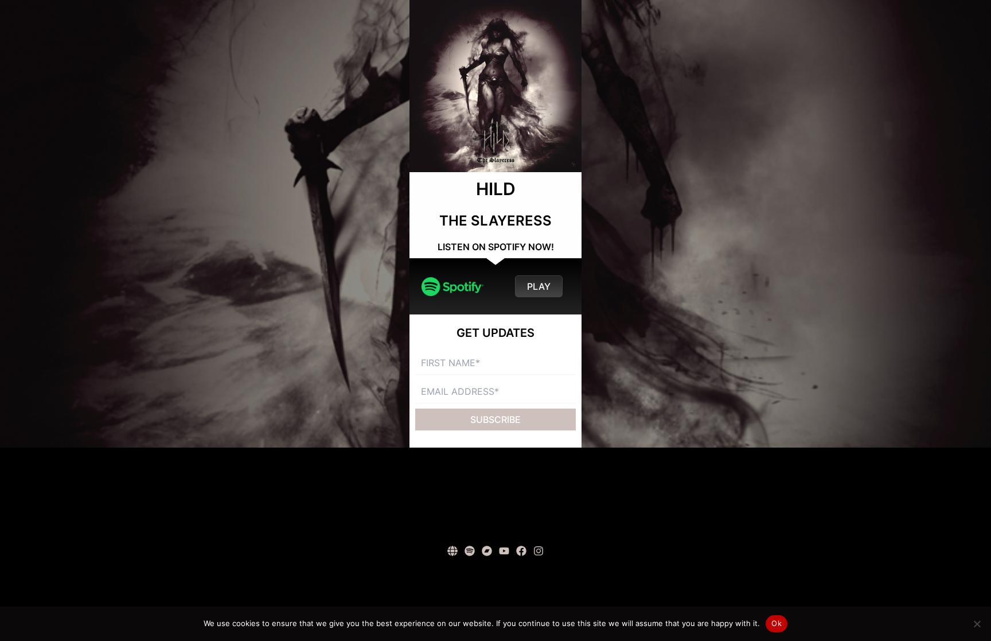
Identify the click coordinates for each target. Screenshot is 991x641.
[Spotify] (470, 551)
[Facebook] (521, 551)
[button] (539, 286)
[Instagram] (538, 551)
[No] (976, 624)
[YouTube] (504, 551)
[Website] (452, 551)
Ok (776, 623)
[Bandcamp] (487, 551)
